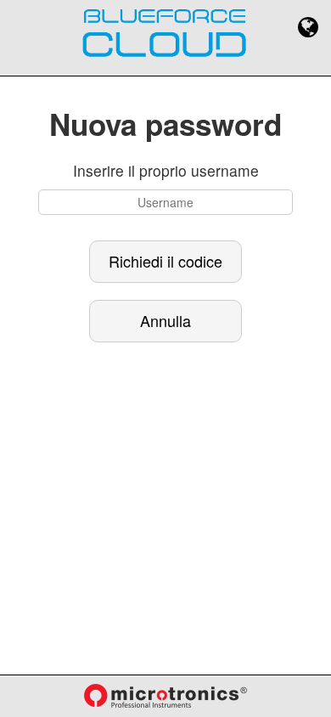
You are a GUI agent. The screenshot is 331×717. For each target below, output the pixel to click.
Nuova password (165, 124)
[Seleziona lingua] (308, 27)
